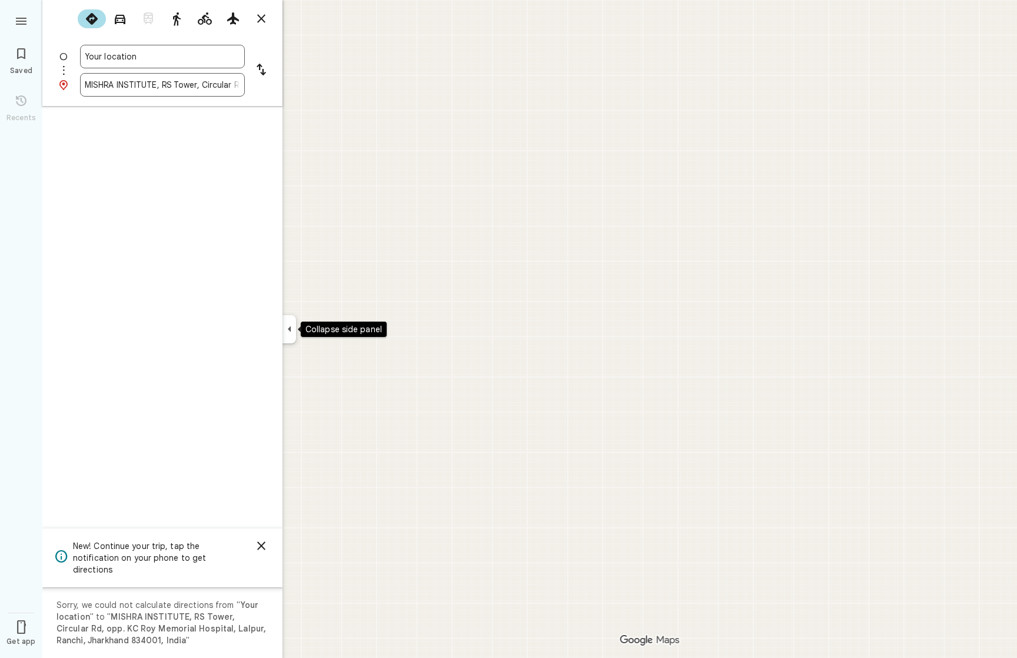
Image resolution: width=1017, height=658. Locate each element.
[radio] (92, 19)
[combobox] (162, 56)
